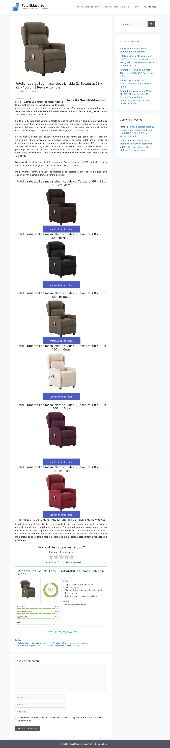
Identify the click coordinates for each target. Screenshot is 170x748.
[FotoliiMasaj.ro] (15, 6)
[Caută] (151, 24)
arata (103, 100)
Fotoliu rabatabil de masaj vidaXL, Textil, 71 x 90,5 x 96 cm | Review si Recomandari (53, 643)
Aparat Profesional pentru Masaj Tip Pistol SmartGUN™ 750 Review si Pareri (137, 73)
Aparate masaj (150, 7)
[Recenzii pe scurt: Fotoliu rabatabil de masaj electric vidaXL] (28, 590)
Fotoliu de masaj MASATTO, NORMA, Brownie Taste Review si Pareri (136, 83)
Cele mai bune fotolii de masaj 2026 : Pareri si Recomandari (102, 7)
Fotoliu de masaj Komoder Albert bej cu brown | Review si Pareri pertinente (49, 645)
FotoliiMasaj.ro (33, 5)
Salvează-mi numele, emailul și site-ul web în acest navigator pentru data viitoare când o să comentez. (62, 719)
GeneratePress (101, 744)
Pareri (136, 7)
